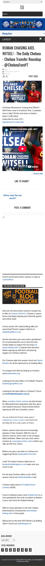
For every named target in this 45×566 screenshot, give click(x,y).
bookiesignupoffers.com (12, 384)
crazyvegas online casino (22, 441)
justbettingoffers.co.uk (11, 332)
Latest (6, 39)
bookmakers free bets (27, 454)
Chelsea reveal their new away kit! (12, 197)
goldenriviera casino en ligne (13, 420)
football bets (33, 495)
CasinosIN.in (7, 280)
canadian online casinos (18, 401)
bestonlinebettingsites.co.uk (14, 464)
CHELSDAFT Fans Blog (23, 560)
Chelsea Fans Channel (11, 71)
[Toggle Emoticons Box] (3, 217)
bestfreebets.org (13, 373)
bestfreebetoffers (25, 477)
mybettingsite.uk (24, 524)
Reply (6, 69)
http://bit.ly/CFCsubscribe (13, 122)
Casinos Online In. (18, 314)
